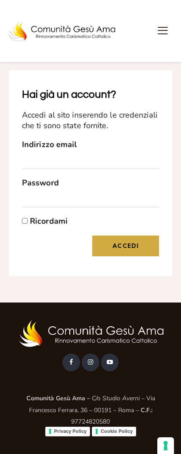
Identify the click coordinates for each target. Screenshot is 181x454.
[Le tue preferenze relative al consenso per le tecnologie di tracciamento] (165, 445)
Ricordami (48, 221)
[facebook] (71, 362)
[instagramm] (90, 362)
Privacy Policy (70, 431)
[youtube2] (110, 362)
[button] (163, 30)
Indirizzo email (49, 144)
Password (40, 182)
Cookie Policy (117, 431)
